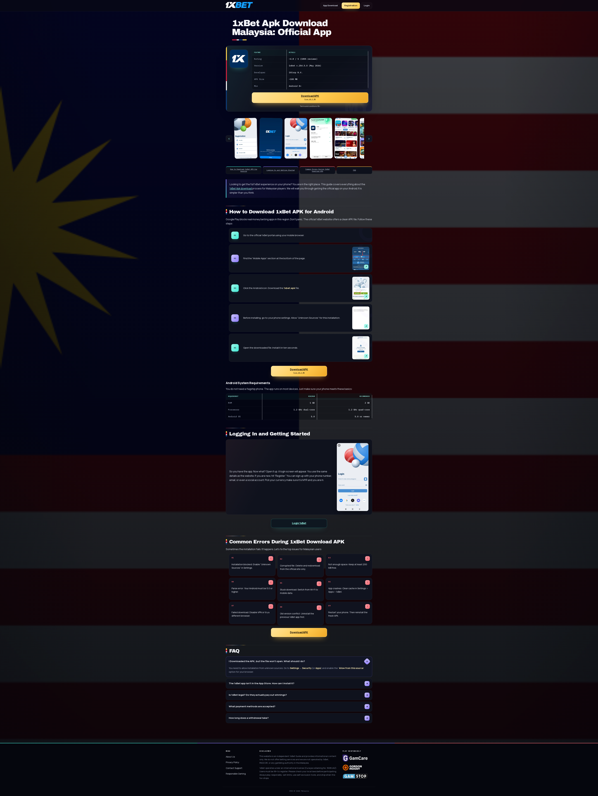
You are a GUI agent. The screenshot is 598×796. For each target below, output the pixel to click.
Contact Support (234, 768)
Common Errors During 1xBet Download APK (317, 170)
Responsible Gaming (236, 773)
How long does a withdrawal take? (249, 718)
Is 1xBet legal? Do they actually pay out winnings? (258, 694)
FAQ (354, 170)
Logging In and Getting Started (281, 170)
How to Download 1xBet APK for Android (243, 170)
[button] (310, 97)
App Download (330, 5)
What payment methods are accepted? (252, 706)
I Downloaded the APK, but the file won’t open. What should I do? (267, 661)
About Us (230, 756)
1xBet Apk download (241, 188)
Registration (350, 5)
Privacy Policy (232, 762)
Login (367, 5)
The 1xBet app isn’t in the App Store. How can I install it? (261, 683)
